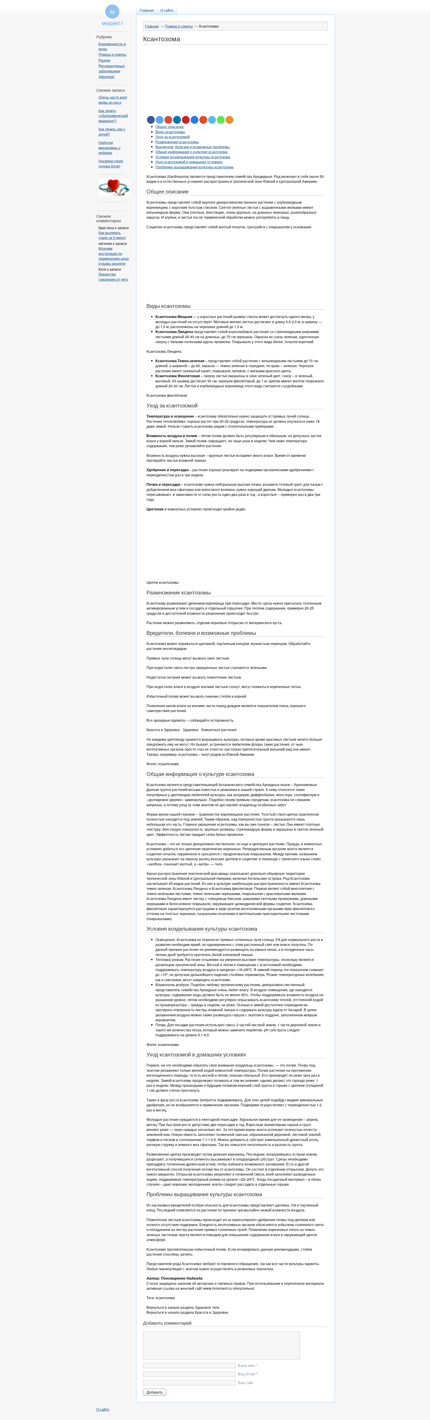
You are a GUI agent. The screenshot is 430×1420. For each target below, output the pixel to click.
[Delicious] (212, 120)
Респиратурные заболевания (112, 68)
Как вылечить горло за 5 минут (112, 235)
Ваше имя (246, 1365)
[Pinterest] (186, 120)
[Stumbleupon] (203, 120)
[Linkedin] (177, 120)
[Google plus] (168, 120)
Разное (104, 60)
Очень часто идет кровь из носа (113, 100)
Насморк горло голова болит (111, 163)
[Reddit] (194, 120)
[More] (229, 120)
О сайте (102, 1409)
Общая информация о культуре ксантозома (191, 151)
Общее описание (169, 126)
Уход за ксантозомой (172, 136)
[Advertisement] (235, 84)
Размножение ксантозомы (177, 141)
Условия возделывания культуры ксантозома (192, 156)
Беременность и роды (112, 46)
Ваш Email (246, 1374)
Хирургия (106, 76)
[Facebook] (151, 120)
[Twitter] (159, 120)
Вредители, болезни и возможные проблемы (192, 146)
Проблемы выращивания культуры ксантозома (194, 167)
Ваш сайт (246, 1382)
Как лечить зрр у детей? (112, 131)
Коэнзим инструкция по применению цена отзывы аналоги (114, 256)
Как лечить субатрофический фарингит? (113, 115)
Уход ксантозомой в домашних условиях (189, 161)
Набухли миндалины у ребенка (109, 147)
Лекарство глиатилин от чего (113, 277)
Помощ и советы (179, 26)
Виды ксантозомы (170, 131)
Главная (152, 26)
